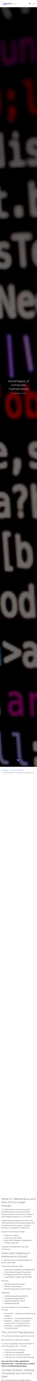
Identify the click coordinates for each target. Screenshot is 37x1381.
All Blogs (5, 770)
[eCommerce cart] (29, 3)
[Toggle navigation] (34, 3)
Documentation (17, 770)
